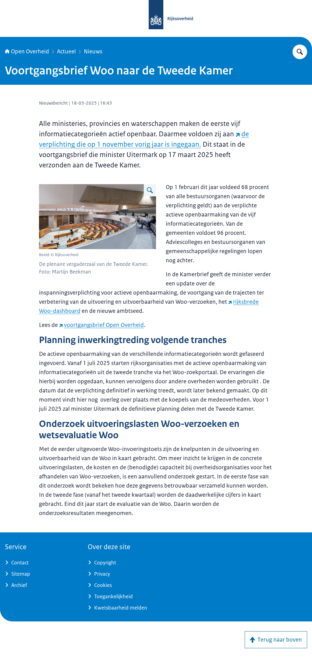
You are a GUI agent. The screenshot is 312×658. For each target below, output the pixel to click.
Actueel (66, 51)
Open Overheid (30, 51)
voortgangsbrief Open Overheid (104, 325)
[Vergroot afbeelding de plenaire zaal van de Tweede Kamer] (150, 190)
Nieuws (93, 51)
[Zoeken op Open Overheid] (299, 52)
